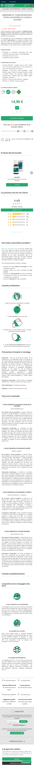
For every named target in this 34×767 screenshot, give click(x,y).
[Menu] (2, 5)
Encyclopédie (13, 1)
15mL (17, 107)
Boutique (3, 1)
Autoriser (16, 759)
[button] (17, 741)
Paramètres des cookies (16, 763)
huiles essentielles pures (10, 248)
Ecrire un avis (17, 210)
